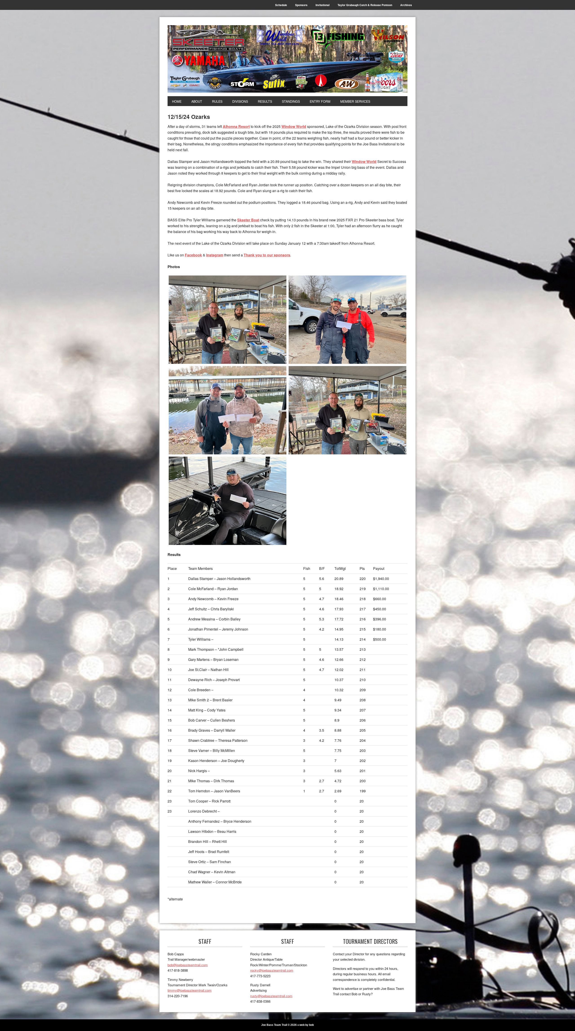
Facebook (193, 255)
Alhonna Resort (236, 126)
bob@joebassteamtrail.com (188, 964)
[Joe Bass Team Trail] (287, 59)
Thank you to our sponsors (267, 255)
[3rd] (227, 410)
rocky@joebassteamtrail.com (271, 970)
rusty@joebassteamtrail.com (271, 995)
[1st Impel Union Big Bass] (347, 410)
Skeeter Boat (248, 219)
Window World (293, 126)
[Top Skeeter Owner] (227, 501)
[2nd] (347, 320)
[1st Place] (227, 320)
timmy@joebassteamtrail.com (190, 990)
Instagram (214, 255)
